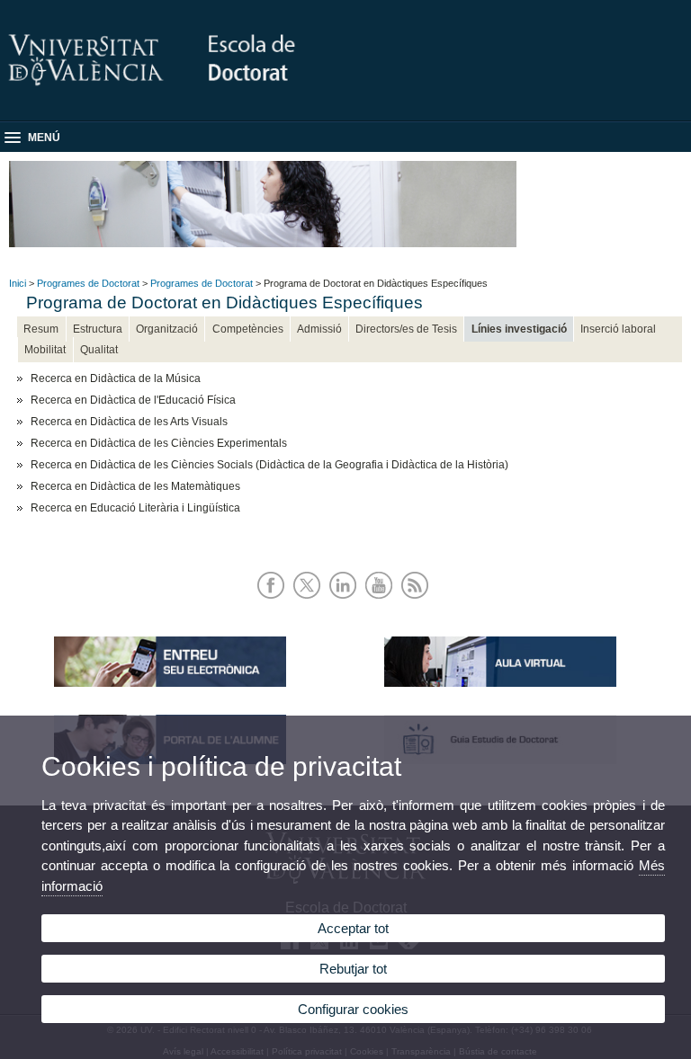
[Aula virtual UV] (500, 683)
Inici (17, 283)
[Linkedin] (346, 600)
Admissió (319, 329)
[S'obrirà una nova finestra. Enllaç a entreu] (170, 683)
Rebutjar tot (353, 968)
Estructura (97, 329)
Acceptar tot (353, 928)
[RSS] (418, 600)
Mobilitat (45, 349)
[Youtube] (382, 600)
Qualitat (99, 349)
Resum (40, 329)
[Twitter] (310, 600)
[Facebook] (274, 600)
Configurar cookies (353, 1009)
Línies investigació (519, 329)
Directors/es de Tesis (406, 329)
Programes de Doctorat (88, 283)
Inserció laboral (618, 329)
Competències (247, 329)
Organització (167, 329)
